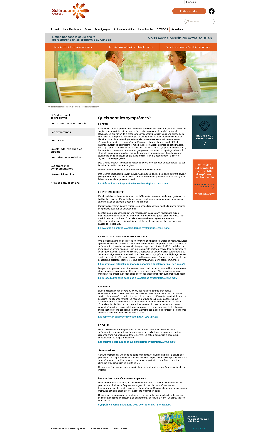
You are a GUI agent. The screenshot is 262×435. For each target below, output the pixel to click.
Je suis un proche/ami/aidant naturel (188, 47)
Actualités (177, 29)
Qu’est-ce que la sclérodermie (61, 116)
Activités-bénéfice (124, 29)
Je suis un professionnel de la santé (131, 47)
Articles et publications (65, 182)
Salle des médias (99, 429)
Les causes (58, 140)
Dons (88, 29)
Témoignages (102, 29)
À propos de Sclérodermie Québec (68, 429)
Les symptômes (61, 132)
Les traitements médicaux (67, 157)
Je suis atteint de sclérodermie (73, 47)
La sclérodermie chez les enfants (66, 150)
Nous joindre (120, 429)
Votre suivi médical (62, 174)
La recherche (145, 29)
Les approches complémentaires (62, 167)
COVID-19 (162, 29)
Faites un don (189, 11)
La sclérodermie (72, 29)
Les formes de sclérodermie (69, 123)
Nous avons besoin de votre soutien (180, 38)
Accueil (55, 29)
